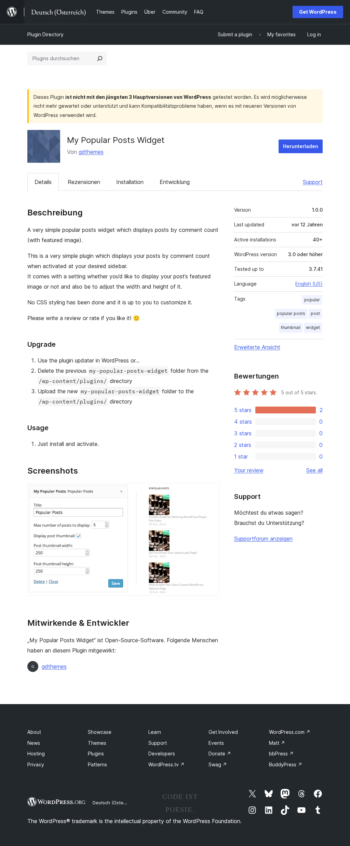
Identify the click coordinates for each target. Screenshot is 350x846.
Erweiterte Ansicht (257, 347)
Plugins (96, 753)
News (33, 743)
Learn (154, 732)
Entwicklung (175, 182)
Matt (277, 743)
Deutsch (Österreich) (115, 802)
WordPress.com (289, 732)
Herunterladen (300, 146)
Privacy (35, 764)
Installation (130, 182)
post (315, 313)
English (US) (309, 284)
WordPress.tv (166, 764)
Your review (249, 470)
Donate (219, 753)
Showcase (99, 732)
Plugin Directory (45, 34)
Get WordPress (318, 12)
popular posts (291, 313)
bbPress (281, 753)
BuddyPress (285, 764)
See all (314, 470)
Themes (97, 743)
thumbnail (290, 327)
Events (216, 743)
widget (313, 327)
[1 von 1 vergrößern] (210, 492)
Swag (217, 764)
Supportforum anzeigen (263, 538)
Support (313, 182)
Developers (161, 753)
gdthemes (91, 151)
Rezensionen (84, 182)
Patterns (97, 764)
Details (43, 182)
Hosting (36, 753)
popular (312, 299)
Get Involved (223, 732)
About (34, 732)
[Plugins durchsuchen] (100, 58)
